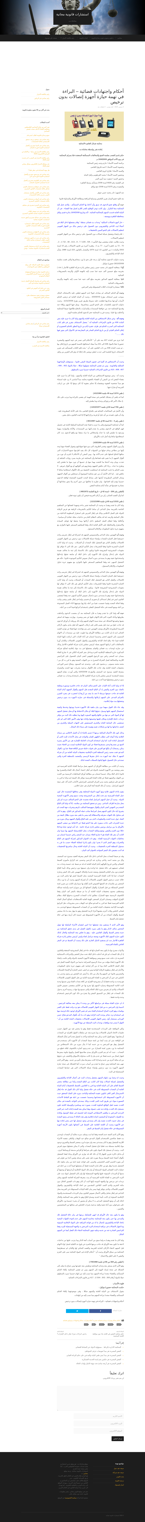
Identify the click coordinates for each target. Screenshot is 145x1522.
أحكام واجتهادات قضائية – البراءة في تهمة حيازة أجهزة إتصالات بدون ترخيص (91, 96)
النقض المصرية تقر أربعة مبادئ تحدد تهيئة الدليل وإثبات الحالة (98, 1363)
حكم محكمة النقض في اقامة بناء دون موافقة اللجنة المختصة (108, 1334)
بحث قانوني (120, 1477)
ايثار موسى (110, 107)
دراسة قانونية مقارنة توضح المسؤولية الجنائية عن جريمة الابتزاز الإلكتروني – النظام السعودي (37, 274)
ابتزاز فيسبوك (119, 1485)
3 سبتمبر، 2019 (119, 107)
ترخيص (101, 1324)
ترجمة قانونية (119, 1481)
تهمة (93, 1324)
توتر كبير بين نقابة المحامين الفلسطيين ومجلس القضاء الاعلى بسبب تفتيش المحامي (36, 129)
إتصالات (110, 1324)
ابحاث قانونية (84, 38)
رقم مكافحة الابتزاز (68, 38)
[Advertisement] (72, 65)
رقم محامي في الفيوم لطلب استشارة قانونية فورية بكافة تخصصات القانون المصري (37, 225)
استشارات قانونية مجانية (72, 14)
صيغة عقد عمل (119, 1468)
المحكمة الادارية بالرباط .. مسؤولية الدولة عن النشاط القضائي (98, 1347)
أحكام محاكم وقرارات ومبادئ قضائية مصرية (106, 1320)
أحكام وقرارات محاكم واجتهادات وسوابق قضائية (78, 1320)
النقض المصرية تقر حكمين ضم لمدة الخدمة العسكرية (101, 1359)
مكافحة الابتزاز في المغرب (40, 346)
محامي (119, 38)
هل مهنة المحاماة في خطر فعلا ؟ (38, 170)
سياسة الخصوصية (71, 1498)
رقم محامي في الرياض (41, 98)
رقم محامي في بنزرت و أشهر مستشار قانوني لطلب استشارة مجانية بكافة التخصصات (36, 240)
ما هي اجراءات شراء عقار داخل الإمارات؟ (72, 1333)
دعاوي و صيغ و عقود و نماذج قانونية (103, 38)
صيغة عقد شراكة (118, 1472)
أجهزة (118, 1324)
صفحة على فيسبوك (51, 38)
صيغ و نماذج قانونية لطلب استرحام (38, 135)
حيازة (86, 1324)
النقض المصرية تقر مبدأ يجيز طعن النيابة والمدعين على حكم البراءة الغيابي (93, 1355)
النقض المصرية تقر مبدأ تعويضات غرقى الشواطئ (103, 1351)
